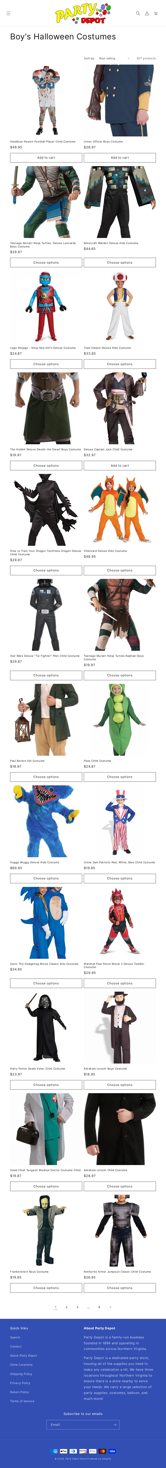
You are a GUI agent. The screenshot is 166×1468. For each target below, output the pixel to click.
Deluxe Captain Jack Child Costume (108, 449)
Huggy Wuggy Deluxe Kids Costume (35, 862)
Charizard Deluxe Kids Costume (105, 550)
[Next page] (110, 1307)
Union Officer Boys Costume (103, 141)
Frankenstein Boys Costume (29, 1271)
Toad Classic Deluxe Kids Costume (107, 347)
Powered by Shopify (99, 1458)
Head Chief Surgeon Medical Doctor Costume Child (45, 1170)
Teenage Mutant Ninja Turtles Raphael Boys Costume (114, 657)
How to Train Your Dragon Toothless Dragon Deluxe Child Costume (45, 552)
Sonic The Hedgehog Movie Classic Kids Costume (44, 963)
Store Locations (21, 1364)
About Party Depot (23, 1355)
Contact (15, 1346)
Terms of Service (22, 1401)
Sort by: (89, 58)
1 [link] (55, 1307)
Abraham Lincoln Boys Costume (105, 1068)
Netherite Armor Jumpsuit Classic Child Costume (117, 1271)
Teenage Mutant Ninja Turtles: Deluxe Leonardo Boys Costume (43, 244)
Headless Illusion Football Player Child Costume (43, 141)
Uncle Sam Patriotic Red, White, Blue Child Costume (119, 862)
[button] (8, 13)
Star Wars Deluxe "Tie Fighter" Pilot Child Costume (45, 655)
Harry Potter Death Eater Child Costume (37, 1068)
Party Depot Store (76, 1458)
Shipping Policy (21, 1374)
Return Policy (19, 1392)
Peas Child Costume (97, 760)
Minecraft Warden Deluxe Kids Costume (111, 243)
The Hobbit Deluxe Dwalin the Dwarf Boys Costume (45, 449)
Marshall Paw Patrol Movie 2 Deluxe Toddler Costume (114, 965)
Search (15, 1337)
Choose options (46, 262)
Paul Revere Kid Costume (27, 760)
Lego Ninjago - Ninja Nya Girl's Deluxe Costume (43, 347)
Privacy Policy (20, 1383)
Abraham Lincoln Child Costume (105, 1170)
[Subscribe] (114, 1424)
